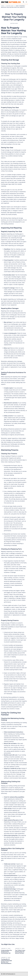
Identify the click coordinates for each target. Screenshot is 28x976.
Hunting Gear (14, 23)
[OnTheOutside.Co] (11, 2)
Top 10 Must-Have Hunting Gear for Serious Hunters (20, 952)
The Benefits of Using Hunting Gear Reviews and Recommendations (6, 961)
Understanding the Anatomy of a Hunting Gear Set (6, 952)
